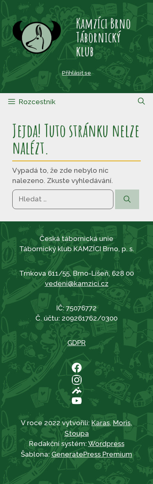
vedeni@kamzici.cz (77, 283)
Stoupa (76, 433)
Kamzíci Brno (103, 23)
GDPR (76, 343)
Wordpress (106, 443)
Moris (122, 423)
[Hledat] (127, 199)
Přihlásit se (76, 72)
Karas (100, 423)
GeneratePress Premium (91, 454)
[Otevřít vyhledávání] (141, 101)
